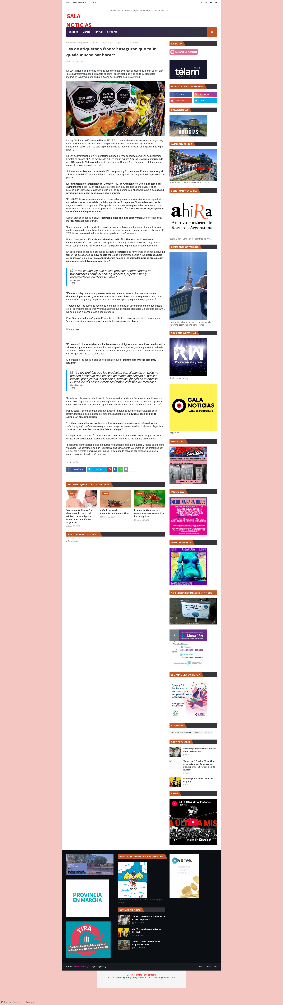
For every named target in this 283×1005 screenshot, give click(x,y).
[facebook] (201, 2)
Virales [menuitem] (86, 32)
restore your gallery (126, 977)
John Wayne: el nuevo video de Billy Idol (198, 780)
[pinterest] (215, 2)
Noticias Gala (73, 61)
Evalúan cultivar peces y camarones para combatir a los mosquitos (149, 513)
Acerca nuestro (79, 2)
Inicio (68, 42)
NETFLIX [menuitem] (99, 32)
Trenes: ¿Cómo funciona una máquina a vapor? (145, 943)
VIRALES (208, 732)
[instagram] (206, 2)
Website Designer (83, 966)
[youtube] (181, 100)
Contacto (92, 2)
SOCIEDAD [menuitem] (73, 32)
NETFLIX (198, 732)
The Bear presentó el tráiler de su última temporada (199, 750)
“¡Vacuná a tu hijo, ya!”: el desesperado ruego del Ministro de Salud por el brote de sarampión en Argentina (79, 516)
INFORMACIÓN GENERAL (181, 732)
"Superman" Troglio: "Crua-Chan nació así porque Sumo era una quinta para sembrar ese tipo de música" (199, 765)
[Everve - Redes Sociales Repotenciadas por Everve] (184, 897)
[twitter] (211, 2)
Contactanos (211, 966)
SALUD (75, 42)
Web (68, 2)
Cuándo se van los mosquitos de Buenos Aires (114, 512)
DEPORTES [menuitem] (112, 32)
